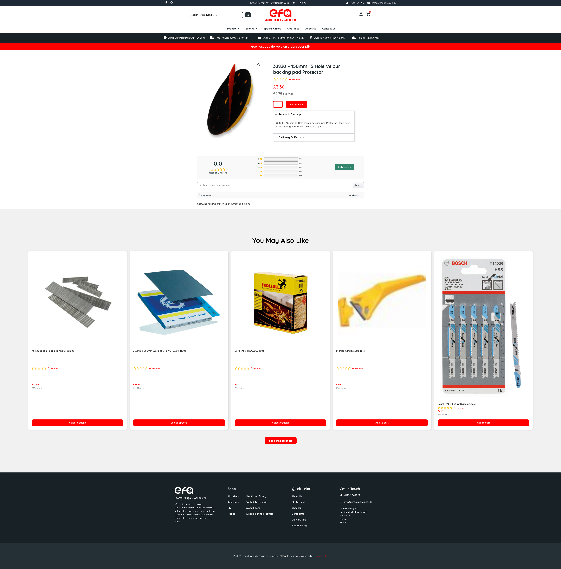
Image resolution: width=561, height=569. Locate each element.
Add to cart (296, 104)
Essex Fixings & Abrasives (280, 19)
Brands (250, 28)
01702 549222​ (357, 2)
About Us (297, 496)
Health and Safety (256, 496)
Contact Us (298, 513)
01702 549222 (352, 495)
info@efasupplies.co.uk (383, 2)
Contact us (328, 28)
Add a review (344, 167)
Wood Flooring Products (259, 513)
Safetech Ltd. (321, 556)
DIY (229, 507)
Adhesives (233, 502)
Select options (77, 422)
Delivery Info (299, 519)
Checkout (297, 507)
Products (231, 28)
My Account (298, 502)
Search (358, 185)
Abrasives (233, 496)
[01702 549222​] (347, 3)
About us (310, 28)
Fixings (231, 513)
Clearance (293, 28)
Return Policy (299, 525)
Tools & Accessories (257, 502)
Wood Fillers (253, 507)
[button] (258, 64)
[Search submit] (248, 14)
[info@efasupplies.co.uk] (368, 3)
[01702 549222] (341, 495)
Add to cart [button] (382, 422)
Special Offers (272, 28)
